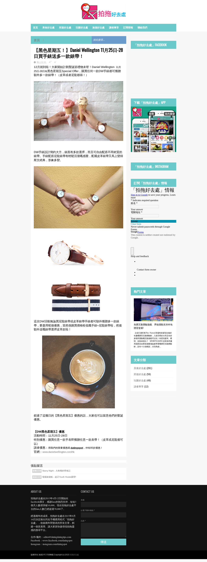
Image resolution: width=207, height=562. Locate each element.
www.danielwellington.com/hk (58, 452)
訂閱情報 (128, 27)
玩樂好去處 (82, 27)
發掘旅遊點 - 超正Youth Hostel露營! (59, 477)
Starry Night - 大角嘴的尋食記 (56, 470)
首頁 (35, 27)
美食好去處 (48, 27)
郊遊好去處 (65, 27)
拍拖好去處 (74, 555)
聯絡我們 (142, 27)
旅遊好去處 (98, 27)
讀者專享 (114, 27)
